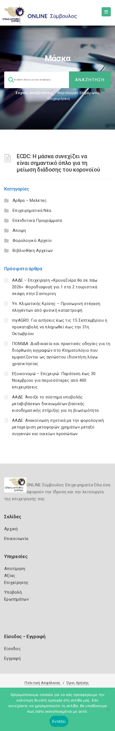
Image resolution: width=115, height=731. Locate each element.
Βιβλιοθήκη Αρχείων (33, 250)
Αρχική (11, 528)
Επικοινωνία (16, 538)
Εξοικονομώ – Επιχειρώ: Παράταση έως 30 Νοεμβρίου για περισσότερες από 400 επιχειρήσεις (53, 380)
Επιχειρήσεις (58, 98)
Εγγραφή (12, 658)
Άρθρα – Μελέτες (30, 200)
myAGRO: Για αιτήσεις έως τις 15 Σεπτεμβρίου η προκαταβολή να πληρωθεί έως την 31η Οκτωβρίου (59, 327)
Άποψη (19, 230)
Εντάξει (59, 721)
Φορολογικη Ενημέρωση (78, 93)
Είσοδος (12, 648)
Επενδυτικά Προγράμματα (37, 220)
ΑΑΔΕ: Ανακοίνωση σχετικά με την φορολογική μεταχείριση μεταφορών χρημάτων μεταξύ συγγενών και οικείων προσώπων (58, 427)
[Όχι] (108, 712)
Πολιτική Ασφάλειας (42, 683)
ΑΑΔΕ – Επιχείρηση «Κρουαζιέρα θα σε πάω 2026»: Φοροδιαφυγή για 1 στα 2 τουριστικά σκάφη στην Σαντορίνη (55, 287)
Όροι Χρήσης (77, 683)
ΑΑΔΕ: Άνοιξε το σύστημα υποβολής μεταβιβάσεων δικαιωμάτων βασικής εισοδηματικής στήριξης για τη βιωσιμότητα (55, 404)
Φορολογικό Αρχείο (32, 240)
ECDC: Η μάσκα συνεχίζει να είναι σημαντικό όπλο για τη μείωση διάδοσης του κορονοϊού (58, 163)
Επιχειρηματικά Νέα (32, 210)
